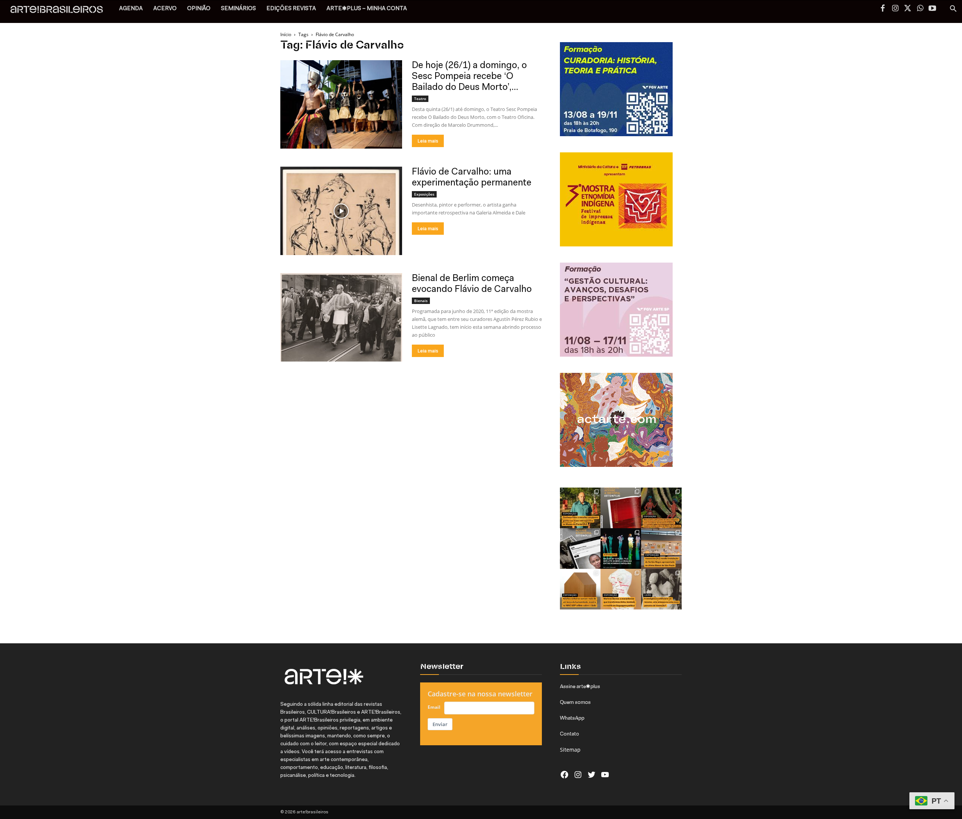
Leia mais (427, 141)
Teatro (420, 98)
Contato (569, 733)
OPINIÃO (198, 9)
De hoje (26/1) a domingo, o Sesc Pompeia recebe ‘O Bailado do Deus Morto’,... (469, 76)
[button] (953, 9)
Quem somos (575, 702)
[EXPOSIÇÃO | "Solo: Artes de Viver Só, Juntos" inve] (580, 589)
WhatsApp (572, 717)
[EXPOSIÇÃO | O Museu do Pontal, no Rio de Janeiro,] (580, 508)
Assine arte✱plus (580, 686)
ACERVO (165, 9)
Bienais (421, 300)
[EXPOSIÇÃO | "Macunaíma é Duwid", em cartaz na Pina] (661, 508)
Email (434, 707)
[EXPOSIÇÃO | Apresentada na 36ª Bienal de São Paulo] (661, 548)
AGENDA (131, 9)
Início (285, 34)
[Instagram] (895, 9)
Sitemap (570, 749)
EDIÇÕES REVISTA (291, 9)
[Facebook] (882, 9)
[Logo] (61, 11)
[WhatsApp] (920, 9)
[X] (907, 9)
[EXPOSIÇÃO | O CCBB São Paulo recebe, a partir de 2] (620, 589)
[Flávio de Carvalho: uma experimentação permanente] (341, 211)
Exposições (424, 194)
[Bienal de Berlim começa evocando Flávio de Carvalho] (341, 317)
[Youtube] (932, 9)
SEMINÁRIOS (238, 9)
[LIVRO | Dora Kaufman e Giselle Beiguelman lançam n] (661, 589)
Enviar (440, 724)
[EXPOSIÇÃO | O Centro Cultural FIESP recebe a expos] (620, 548)
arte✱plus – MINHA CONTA (367, 9)
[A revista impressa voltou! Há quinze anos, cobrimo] (620, 508)
